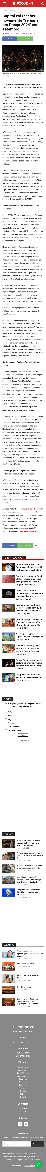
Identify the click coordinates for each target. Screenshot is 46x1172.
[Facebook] (20, 1124)
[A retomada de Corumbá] (8, 966)
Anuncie (23, 1111)
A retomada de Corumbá (26, 964)
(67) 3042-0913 (23, 1053)
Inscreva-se (37, 1144)
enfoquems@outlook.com (23, 1042)
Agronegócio (23, 1070)
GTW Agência (30, 1166)
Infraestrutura (13, 727)
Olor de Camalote (24, 987)
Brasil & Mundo (23, 1073)
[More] (36, 38)
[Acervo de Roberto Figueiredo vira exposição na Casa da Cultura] (8, 637)
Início (4, 10)
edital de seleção (32, 509)
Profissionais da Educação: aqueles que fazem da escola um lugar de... (30, 953)
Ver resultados (23, 740)
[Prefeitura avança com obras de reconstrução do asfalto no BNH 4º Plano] (8, 856)
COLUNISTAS (9, 945)
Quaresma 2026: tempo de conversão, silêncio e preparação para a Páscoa (27, 1001)
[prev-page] (4, 686)
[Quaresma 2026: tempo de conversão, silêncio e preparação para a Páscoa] (8, 1002)
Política (23, 1094)
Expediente (23, 1108)
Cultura (12, 10)
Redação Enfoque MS (12, 33)
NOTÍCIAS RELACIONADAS (14, 558)
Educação (23, 1085)
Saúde (10, 712)
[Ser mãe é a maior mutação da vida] (8, 978)
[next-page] (7, 686)
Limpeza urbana (14, 730)
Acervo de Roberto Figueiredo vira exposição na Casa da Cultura (29, 637)
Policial (23, 1097)
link (37, 515)
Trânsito (11, 716)
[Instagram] (26, 1124)
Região (23, 1091)
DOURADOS (8, 834)
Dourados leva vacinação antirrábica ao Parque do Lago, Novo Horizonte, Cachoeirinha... (29, 879)
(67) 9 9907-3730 (23, 1056)
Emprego (11, 723)
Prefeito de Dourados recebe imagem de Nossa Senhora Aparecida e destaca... (28, 843)
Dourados (23, 1079)
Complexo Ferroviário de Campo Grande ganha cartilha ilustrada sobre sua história (30, 567)
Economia (23, 1082)
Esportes (23, 1088)
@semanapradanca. (28, 531)
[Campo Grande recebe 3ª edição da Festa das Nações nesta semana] (8, 677)
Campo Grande (23, 1076)
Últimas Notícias (23, 1067)
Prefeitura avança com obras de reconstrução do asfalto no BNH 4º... (30, 855)
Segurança (12, 719)
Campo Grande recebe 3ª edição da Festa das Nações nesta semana (29, 677)
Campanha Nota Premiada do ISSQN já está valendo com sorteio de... (28, 892)
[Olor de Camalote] (8, 990)
